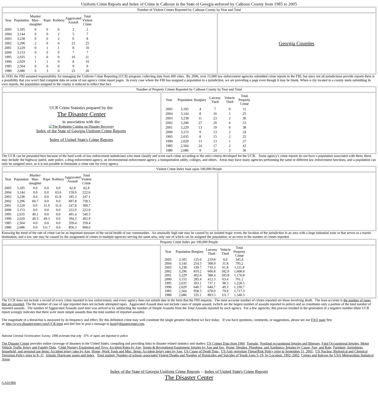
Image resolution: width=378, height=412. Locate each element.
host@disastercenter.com (127, 324)
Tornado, (253, 343)
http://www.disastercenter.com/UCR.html (34, 324)
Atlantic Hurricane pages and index (70, 355)
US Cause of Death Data (201, 351)
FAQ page (318, 320)
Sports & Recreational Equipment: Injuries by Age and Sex (183, 347)
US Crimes (214, 343)
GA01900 (9, 383)
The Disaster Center (81, 114)
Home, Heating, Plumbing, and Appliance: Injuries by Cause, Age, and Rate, (279, 347)
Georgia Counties (296, 43)
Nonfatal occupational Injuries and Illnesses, (290, 343)
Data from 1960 (233, 343)
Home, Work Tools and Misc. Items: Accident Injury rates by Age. (137, 351)
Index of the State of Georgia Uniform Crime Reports (81, 131)
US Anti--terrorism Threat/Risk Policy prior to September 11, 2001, (267, 351)
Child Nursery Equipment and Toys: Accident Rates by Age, (100, 347)
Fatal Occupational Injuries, (341, 343)
